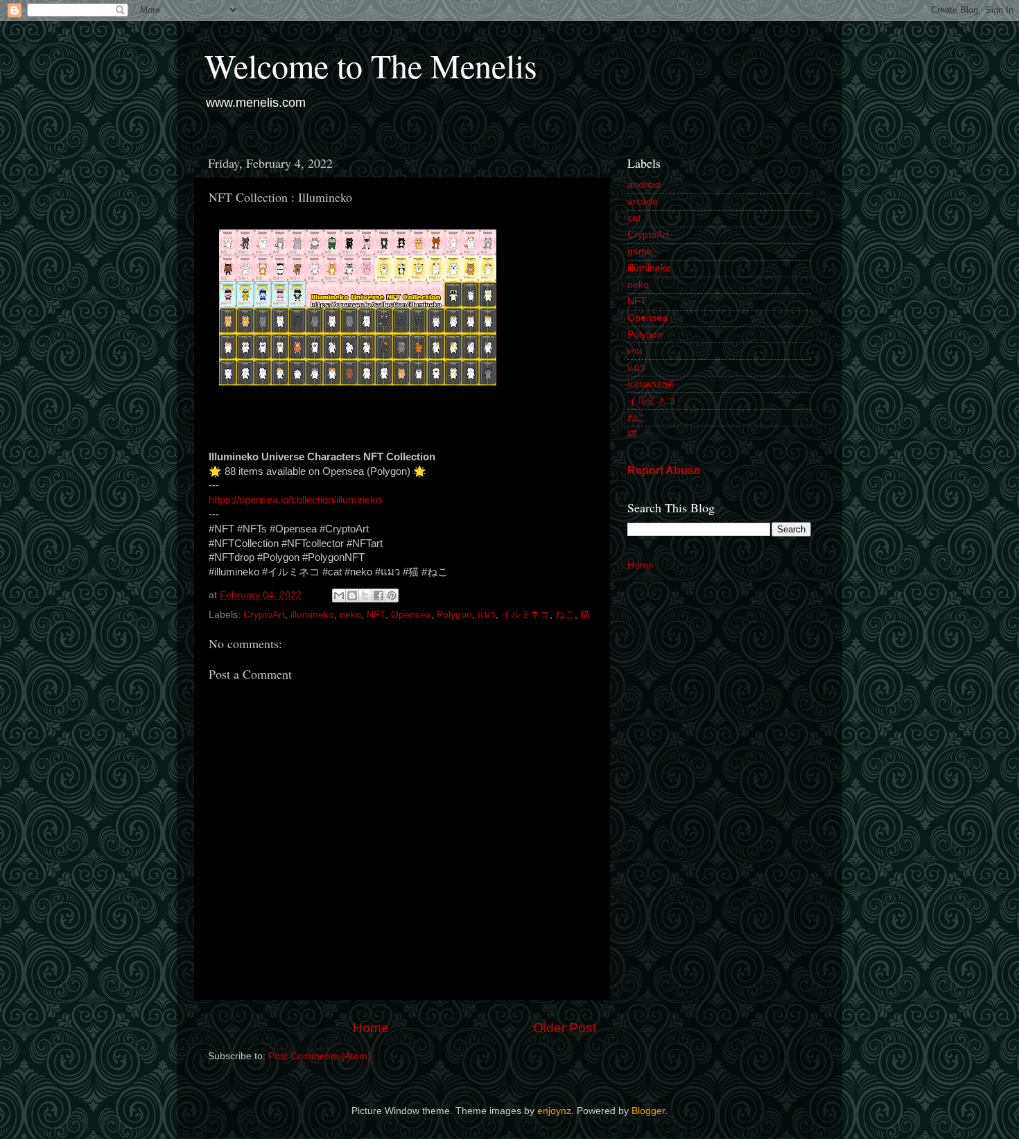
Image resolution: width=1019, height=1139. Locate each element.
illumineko (312, 614)
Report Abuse (663, 470)
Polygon (454, 614)
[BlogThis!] (352, 595)
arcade (642, 201)
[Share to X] (365, 595)
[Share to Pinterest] (392, 595)
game (639, 251)
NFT (376, 614)
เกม (635, 351)
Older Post (564, 1027)
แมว (487, 614)
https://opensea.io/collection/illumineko (295, 499)
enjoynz (554, 1111)
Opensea (411, 614)
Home (371, 1027)
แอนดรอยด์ (650, 384)
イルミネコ (525, 614)
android (644, 185)
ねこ (565, 614)
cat (634, 218)
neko (350, 614)
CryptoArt (264, 614)
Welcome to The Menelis (370, 65)
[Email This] (339, 595)
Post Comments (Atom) (319, 1056)
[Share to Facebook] (378, 595)
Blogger (648, 1111)
